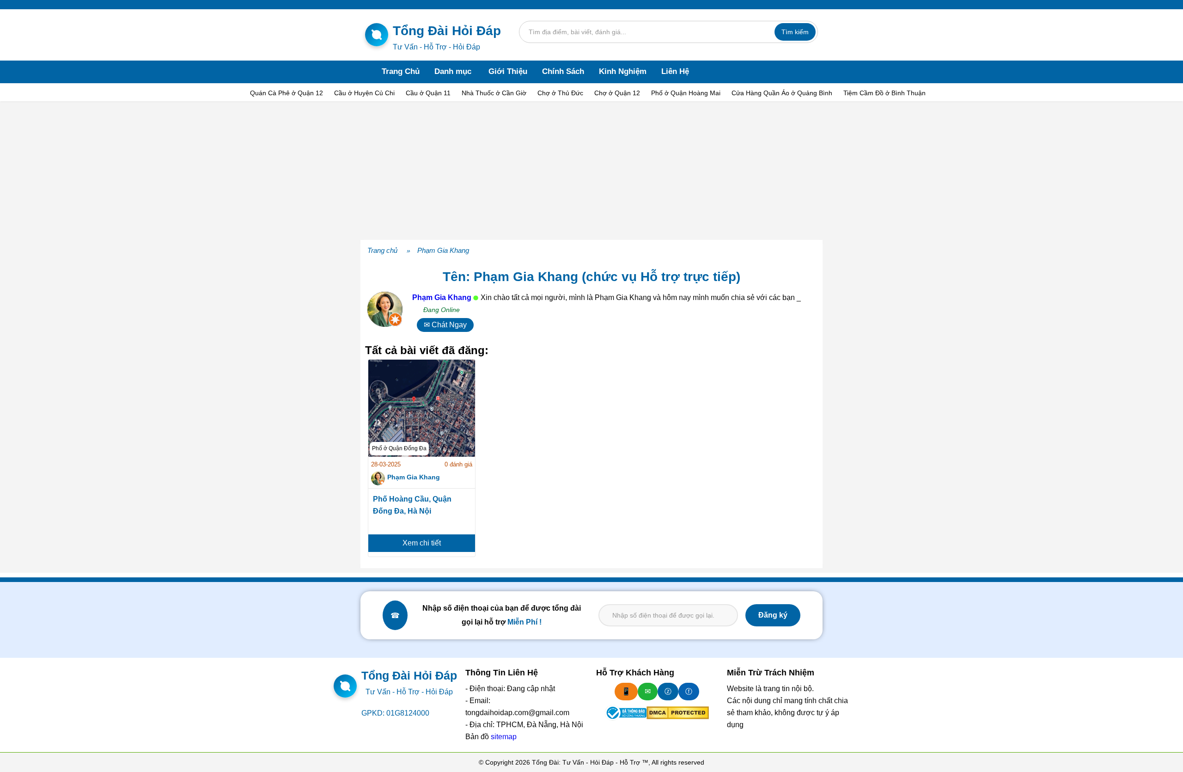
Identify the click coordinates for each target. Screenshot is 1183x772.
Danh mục (452, 71)
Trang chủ (382, 250)
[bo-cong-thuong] (625, 713)
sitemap (504, 737)
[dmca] (677, 712)
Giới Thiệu (507, 71)
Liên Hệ (675, 71)
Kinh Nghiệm (622, 71)
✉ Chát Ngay (445, 325)
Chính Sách (563, 71)
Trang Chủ (401, 71)
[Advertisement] (591, 170)
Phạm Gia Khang (443, 250)
